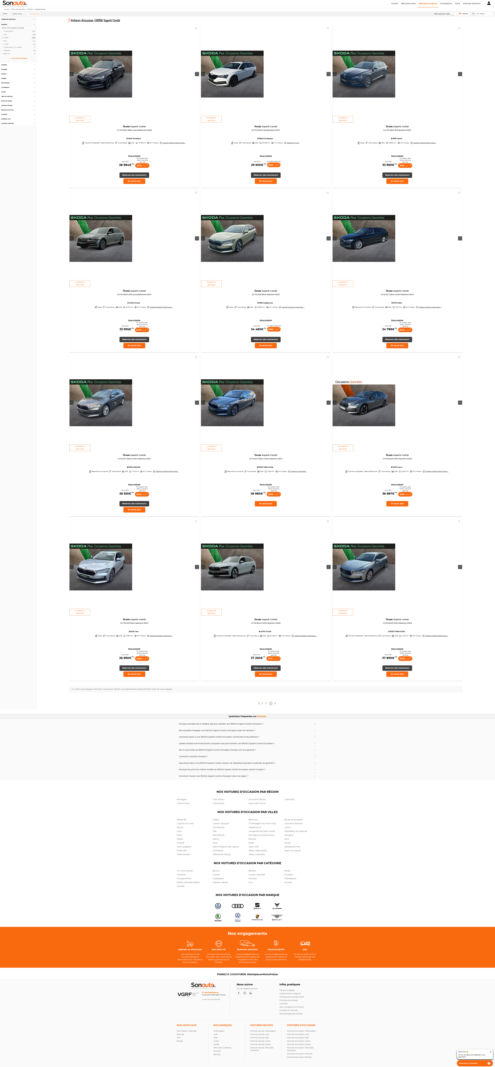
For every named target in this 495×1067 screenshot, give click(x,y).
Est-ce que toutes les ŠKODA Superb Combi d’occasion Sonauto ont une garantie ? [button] (217, 750)
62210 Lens (134, 631)
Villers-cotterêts (257, 854)
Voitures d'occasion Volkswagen (301, 1031)
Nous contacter (134, 156)
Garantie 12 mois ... (293, 143)
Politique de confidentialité (291, 997)
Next (270, 703)
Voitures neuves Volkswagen (263, 1031)
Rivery (287, 843)
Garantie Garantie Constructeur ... (293, 307)
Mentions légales (287, 990)
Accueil (394, 4)
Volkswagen (218, 1031)
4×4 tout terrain (185, 871)
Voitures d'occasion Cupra (298, 1041)
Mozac (180, 839)
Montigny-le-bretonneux (261, 835)
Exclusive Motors (257, 799)
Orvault (180, 843)
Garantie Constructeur (298, 471)
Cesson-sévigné (221, 824)
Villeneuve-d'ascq (222, 854)
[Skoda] (217, 917)
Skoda (216, 1044)
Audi (215, 1034)
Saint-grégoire (184, 847)
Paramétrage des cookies (290, 1014)
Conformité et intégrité (290, 994)
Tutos (457, 4)
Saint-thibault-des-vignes (226, 847)
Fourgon (288, 875)
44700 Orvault (134, 303)
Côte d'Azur (218, 799)
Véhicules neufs (408, 4)
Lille (215, 831)
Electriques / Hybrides (186, 1031)
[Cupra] (276, 906)
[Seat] (256, 906)
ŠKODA (30, 9)
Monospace (290, 879)
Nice (286, 839)
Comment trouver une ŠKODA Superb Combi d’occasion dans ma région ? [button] (213, 776)
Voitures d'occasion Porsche (299, 1054)
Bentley (216, 1054)
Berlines (180, 1034)
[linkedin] (251, 993)
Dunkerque (219, 827)
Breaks (180, 1041)
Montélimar (219, 835)
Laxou (287, 827)
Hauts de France (257, 803)
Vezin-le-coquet (292, 851)
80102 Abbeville (134, 467)
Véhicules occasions (428, 4)
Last (275, 704)
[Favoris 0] (196, 28)
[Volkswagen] (217, 906)
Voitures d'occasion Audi (298, 1034)
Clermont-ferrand (293, 824)
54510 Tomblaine (134, 138)
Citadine (181, 875)
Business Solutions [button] (471, 4)
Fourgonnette (184, 879)
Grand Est (289, 799)
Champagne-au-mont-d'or (262, 824)
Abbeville (181, 820)
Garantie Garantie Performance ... (174, 143)
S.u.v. (251, 882)
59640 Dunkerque (266, 138)
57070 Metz (397, 303)
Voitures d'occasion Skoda (298, 1044)
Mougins (288, 835)
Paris (215, 843)
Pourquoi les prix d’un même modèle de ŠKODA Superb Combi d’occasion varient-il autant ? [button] (222, 769)
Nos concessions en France (291, 1007)
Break (287, 871)
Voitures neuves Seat (259, 1038)
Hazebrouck (255, 827)
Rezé (251, 843)
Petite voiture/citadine (188, 882)
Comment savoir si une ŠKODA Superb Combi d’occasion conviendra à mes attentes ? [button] (219, 737)
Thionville (182, 851)
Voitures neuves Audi (259, 1034)
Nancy (216, 839)
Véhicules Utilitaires (222, 1048)
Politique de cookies (288, 1000)
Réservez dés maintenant (134, 175)
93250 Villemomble (265, 467)
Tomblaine (218, 851)
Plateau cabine (220, 882)
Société (180, 886)
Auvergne (182, 799)
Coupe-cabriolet (257, 875)
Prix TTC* (125, 162)
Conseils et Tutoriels (288, 1010)
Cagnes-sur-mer (185, 824)
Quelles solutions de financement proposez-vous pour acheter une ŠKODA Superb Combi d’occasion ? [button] (227, 743)
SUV (179, 1038)
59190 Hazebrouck (266, 303)
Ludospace (218, 879)
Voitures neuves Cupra (260, 1041)
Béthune (253, 820)
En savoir (134, 181)
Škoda (134, 127)
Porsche (217, 1051)
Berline (252, 871)
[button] (488, 3)
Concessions (446, 4)
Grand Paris (218, 803)
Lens (179, 831)
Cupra (216, 1041)
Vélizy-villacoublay (258, 851)
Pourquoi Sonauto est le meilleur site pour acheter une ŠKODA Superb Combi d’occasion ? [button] (221, 724)
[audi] (237, 906)
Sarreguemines (292, 847)
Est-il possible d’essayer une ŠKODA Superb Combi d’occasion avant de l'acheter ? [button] (217, 730)
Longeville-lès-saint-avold (262, 831)
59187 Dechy (397, 138)
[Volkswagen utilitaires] (237, 917)
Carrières (283, 1004)
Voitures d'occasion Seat (298, 1038)
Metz (179, 835)
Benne (216, 871)
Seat (215, 1038)
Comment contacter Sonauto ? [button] (193, 756)
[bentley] (276, 917)
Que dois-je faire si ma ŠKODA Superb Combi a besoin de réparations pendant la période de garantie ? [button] (227, 763)
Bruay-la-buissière (293, 820)
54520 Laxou (397, 467)
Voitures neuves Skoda (260, 1044)
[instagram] (246, 993)
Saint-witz (254, 847)
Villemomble (183, 854)
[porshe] (256, 917)
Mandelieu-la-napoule (295, 831)
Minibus (253, 879)
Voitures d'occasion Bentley (299, 1057)
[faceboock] (240, 993)
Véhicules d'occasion (18, 9)
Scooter (288, 882)
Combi (216, 875)
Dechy (180, 827)
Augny (216, 820)
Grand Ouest (183, 803)
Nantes (252, 839)
